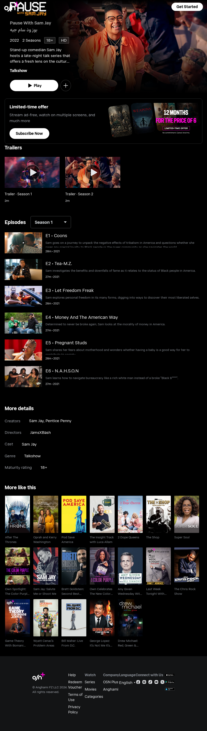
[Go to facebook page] (138, 682)
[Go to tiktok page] (150, 682)
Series (90, 682)
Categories (94, 696)
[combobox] (51, 222)
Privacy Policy (74, 709)
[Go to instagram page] (144, 682)
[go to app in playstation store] (170, 689)
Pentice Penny (58, 420)
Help (72, 674)
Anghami (110, 689)
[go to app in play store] (170, 682)
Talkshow (18, 70)
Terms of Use (75, 697)
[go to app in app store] (170, 674)
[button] (187, 7)
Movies (90, 689)
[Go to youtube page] (156, 682)
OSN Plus (110, 682)
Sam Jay (36, 420)
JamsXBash (40, 432)
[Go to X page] (162, 682)
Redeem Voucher (75, 684)
